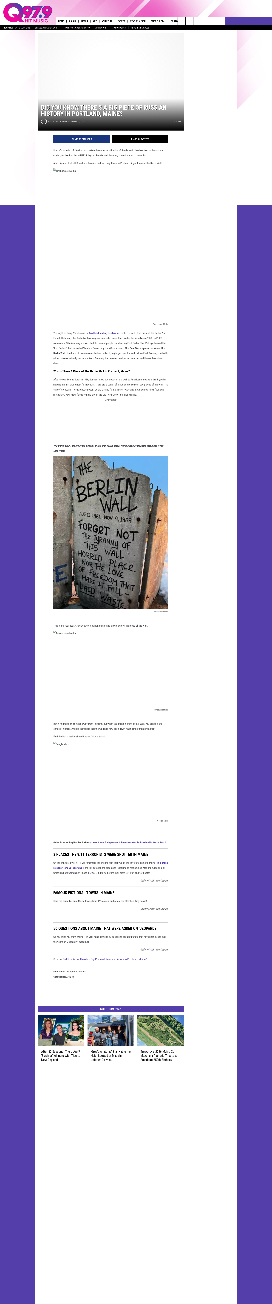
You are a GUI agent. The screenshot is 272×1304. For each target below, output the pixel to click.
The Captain (53, 121)
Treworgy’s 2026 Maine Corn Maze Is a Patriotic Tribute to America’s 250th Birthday (159, 1056)
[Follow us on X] (213, 21)
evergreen (72, 971)
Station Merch (118, 27)
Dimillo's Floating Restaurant (104, 333)
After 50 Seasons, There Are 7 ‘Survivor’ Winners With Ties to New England (60, 1056)
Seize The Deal (158, 21)
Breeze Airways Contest (47, 27)
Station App (101, 27)
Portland (82, 971)
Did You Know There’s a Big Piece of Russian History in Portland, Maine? (105, 959)
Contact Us (177, 21)
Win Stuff (107, 21)
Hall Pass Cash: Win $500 (77, 27)
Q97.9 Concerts (22, 27)
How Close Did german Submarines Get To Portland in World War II (129, 842)
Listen (84, 21)
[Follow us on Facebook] (197, 21)
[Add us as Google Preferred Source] (189, 21)
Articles (70, 977)
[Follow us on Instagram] (205, 21)
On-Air (72, 21)
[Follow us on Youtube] (221, 21)
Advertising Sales (140, 27)
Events (121, 21)
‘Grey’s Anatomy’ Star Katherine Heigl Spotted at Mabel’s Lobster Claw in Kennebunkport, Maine (111, 1056)
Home (61, 21)
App (95, 21)
